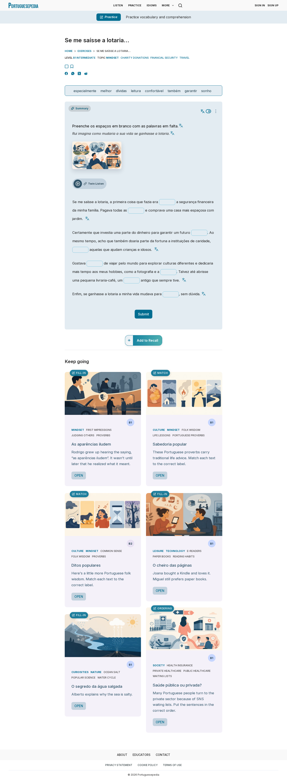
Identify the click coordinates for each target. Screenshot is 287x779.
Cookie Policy (148, 765)
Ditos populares (86, 565)
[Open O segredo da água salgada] (103, 635)
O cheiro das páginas (172, 565)
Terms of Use (172, 765)
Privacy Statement (118, 765)
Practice (134, 5)
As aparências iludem (91, 444)
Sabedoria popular (170, 444)
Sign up (272, 5)
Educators (141, 755)
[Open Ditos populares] (103, 514)
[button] (181, 125)
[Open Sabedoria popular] (184, 393)
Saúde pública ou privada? (177, 685)
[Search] (180, 5)
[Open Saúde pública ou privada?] (184, 628)
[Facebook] (66, 73)
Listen (118, 5)
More (166, 5)
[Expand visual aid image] (115, 148)
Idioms (152, 5)
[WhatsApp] (72, 73)
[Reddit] (85, 73)
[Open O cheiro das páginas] (184, 514)
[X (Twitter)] (79, 73)
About (122, 755)
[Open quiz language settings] (215, 111)
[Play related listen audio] (78, 184)
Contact (163, 755)
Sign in (260, 5)
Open (78, 475)
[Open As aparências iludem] (103, 393)
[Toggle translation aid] (208, 111)
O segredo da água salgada (96, 686)
